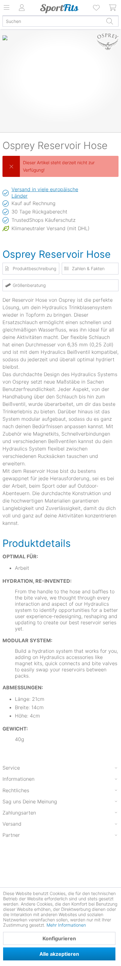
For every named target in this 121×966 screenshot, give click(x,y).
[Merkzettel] (97, 7)
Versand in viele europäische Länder (44, 192)
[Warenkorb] (113, 7)
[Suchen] (109, 21)
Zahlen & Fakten (88, 268)
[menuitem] (97, 7)
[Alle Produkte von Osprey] (108, 41)
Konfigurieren (59, 938)
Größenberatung (29, 285)
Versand (11, 824)
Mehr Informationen (66, 925)
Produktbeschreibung (34, 268)
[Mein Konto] (22, 7)
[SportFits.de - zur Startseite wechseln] (59, 8)
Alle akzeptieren (59, 954)
